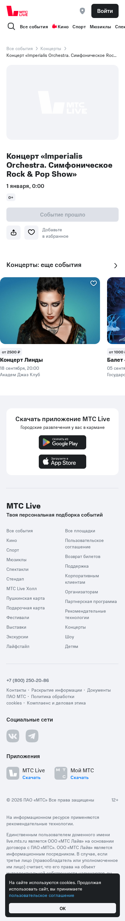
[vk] (12, 736)
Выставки (16, 627)
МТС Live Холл (21, 588)
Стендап (15, 578)
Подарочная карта (25, 607)
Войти (105, 10)
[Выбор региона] (82, 11)
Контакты (16, 689)
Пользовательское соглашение (84, 543)
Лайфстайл (17, 646)
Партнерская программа (91, 601)
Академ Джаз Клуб (20, 374)
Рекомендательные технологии (85, 613)
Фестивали (17, 617)
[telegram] (32, 736)
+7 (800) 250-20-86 (27, 680)
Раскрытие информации (56, 689)
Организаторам (81, 591)
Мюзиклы (100, 26)
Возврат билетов (82, 556)
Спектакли (17, 569)
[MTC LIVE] (17, 11)
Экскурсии (17, 636)
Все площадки (80, 530)
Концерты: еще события (43, 264)
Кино (63, 26)
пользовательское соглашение (41, 895)
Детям (71, 646)
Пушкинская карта (25, 598)
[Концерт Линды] (50, 310)
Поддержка (77, 565)
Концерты (50, 48)
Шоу (69, 636)
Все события (34, 26)
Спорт (79, 26)
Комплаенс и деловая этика (56, 702)
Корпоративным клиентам (82, 578)
